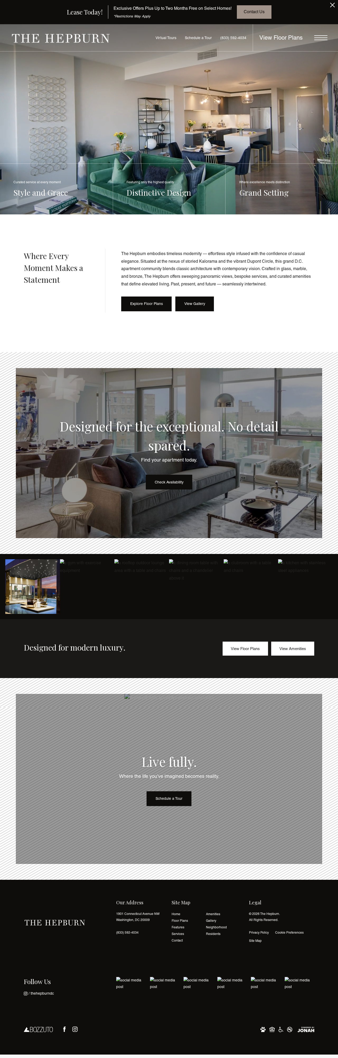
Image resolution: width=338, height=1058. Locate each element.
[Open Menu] (320, 37)
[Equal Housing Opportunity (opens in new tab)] (272, 1029)
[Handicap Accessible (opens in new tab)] (281, 1029)
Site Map (255, 941)
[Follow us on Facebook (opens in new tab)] (64, 1029)
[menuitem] (184, 914)
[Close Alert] (332, 6)
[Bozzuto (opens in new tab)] (38, 1029)
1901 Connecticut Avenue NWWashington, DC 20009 (137, 917)
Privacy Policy (259, 932)
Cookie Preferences (289, 932)
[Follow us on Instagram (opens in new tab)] (75, 1029)
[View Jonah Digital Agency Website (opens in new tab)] (306, 1029)
